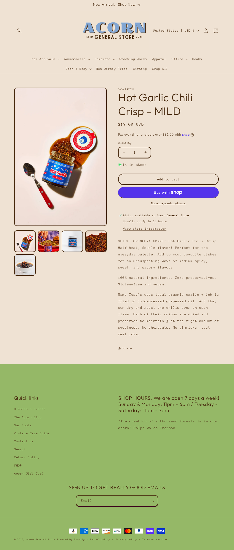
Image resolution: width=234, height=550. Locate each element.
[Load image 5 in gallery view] (25, 265)
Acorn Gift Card (29, 473)
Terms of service (154, 539)
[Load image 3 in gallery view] (72, 241)
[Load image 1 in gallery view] (25, 241)
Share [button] (128, 348)
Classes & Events (30, 409)
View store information (144, 228)
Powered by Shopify (71, 539)
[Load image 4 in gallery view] (96, 241)
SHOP (18, 465)
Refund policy (100, 539)
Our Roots (23, 425)
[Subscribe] (153, 500)
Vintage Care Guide (32, 433)
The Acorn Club (28, 417)
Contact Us (24, 441)
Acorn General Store (41, 539)
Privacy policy (126, 539)
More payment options (168, 203)
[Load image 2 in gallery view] (48, 241)
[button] (19, 31)
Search (20, 449)
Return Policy (27, 457)
